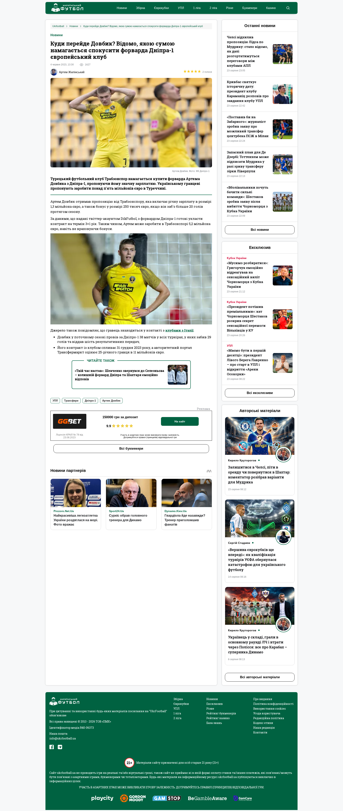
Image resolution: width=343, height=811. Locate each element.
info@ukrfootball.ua (62, 738)
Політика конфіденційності (273, 704)
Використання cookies (269, 708)
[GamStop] (166, 799)
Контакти (260, 732)
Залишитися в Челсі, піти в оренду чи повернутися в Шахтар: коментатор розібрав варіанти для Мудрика (259, 475)
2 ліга (213, 8)
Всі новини (260, 230)
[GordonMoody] (133, 798)
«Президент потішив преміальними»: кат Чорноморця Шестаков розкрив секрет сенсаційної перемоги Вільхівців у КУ (247, 318)
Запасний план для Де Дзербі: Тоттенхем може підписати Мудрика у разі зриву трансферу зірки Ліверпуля (248, 161)
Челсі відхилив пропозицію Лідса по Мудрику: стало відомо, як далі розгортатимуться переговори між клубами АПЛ (247, 51)
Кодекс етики (263, 723)
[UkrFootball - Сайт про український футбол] (65, 8)
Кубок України (237, 258)
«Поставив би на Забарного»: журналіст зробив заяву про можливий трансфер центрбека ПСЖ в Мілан (248, 126)
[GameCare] (243, 799)
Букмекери (249, 8)
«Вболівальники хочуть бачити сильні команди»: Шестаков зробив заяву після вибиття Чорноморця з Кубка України (247, 199)
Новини (122, 8)
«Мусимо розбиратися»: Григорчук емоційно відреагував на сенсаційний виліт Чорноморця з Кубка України (247, 275)
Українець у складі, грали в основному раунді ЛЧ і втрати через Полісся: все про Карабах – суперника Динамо (257, 645)
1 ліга (196, 8)
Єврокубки (161, 8)
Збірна (140, 8)
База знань (214, 723)
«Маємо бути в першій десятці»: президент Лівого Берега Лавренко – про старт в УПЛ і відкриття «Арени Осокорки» (247, 362)
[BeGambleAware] (207, 798)
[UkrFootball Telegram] (60, 747)
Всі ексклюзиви (260, 393)
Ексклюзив (214, 704)
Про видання (262, 699)
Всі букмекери (131, 448)
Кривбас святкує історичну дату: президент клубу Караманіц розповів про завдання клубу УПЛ (248, 91)
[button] (288, 8)
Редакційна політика (268, 718)
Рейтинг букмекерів (221, 713)
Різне (229, 8)
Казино (271, 8)
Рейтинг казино (218, 718)
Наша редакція (264, 728)
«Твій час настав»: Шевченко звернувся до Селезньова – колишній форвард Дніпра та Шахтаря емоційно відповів (119, 375)
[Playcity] (102, 798)
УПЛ (181, 8)
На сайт (179, 421)
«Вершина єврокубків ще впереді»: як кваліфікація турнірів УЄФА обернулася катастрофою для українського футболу (256, 559)
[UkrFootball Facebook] (51, 747)
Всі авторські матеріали (260, 677)
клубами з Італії (179, 330)
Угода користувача (266, 713)
